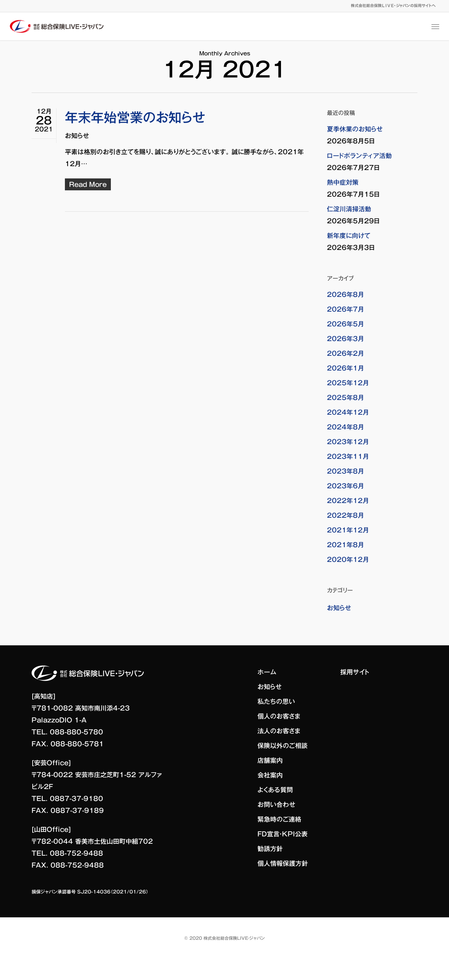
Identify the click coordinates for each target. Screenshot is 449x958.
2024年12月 (348, 412)
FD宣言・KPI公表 (282, 834)
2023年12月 (348, 442)
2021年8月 (345, 545)
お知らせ (77, 136)
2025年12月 (348, 383)
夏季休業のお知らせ (355, 129)
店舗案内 (270, 760)
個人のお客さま (278, 716)
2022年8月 (345, 515)
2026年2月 (345, 353)
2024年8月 (345, 427)
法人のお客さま (278, 731)
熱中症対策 (342, 182)
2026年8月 (345, 294)
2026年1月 (345, 368)
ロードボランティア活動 (359, 155)
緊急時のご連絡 (279, 819)
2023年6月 (345, 486)
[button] (435, 26)
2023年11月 (348, 456)
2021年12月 (348, 530)
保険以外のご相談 (282, 745)
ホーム (266, 672)
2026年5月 (345, 324)
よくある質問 (275, 790)
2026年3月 (345, 338)
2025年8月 (345, 397)
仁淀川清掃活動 (349, 209)
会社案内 (270, 775)
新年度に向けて (348, 235)
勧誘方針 (270, 848)
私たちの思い (276, 701)
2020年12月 (348, 559)
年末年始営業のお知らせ (135, 117)
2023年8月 (345, 471)
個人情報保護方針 (282, 863)
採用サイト (354, 672)
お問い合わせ (276, 804)
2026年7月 (345, 309)
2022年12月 (348, 500)
